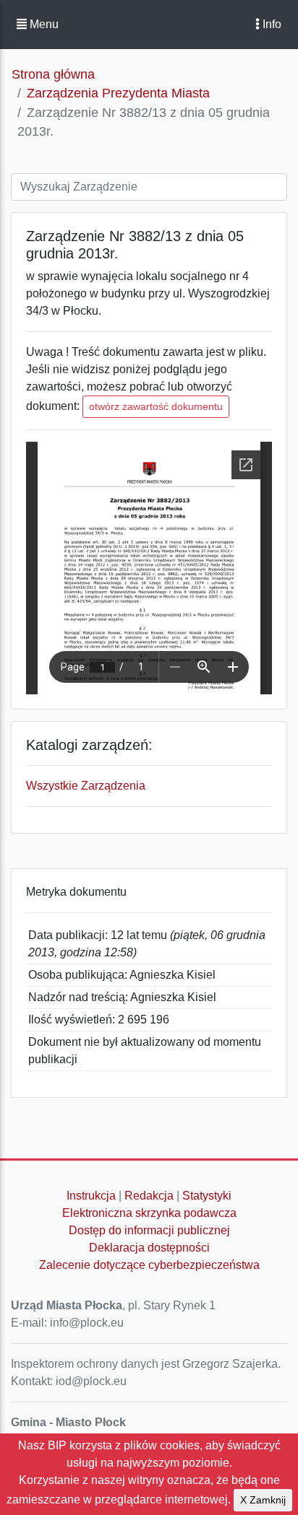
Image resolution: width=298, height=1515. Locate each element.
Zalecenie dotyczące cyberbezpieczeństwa (149, 1265)
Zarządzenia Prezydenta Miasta (118, 93)
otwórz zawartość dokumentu (156, 406)
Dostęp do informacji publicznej (149, 1230)
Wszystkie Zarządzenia (85, 786)
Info (270, 24)
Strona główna (53, 74)
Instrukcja (91, 1195)
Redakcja (149, 1195)
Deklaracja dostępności (149, 1247)
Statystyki (206, 1195)
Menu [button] (43, 24)
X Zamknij (263, 1500)
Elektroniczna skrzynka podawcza (149, 1213)
